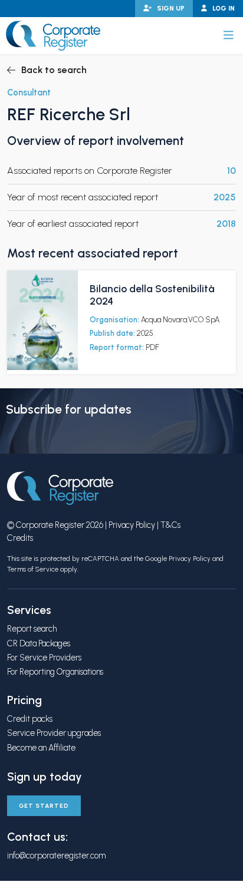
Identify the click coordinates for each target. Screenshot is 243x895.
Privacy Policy (132, 525)
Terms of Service (32, 569)
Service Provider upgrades (54, 733)
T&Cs (170, 525)
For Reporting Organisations (55, 671)
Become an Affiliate (41, 747)
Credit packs (29, 719)
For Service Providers (44, 657)
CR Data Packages (38, 643)
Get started (44, 806)
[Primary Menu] (228, 35)
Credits (20, 538)
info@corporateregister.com (56, 855)
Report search (32, 628)
